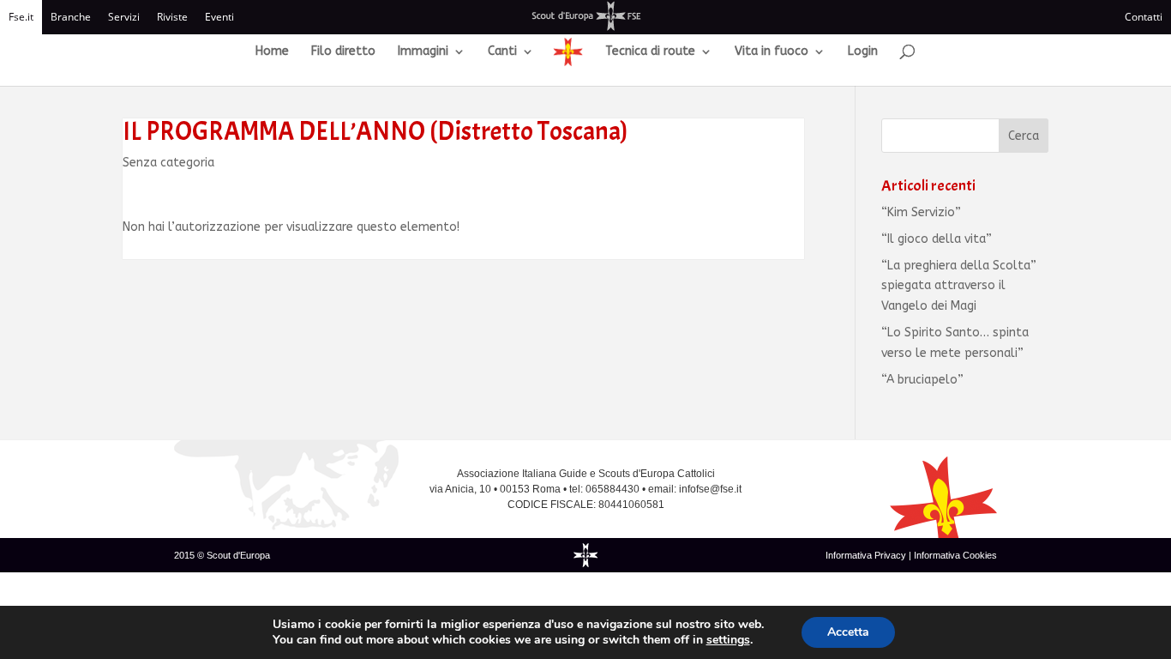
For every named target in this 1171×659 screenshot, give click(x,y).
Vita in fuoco (771, 51)
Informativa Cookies (955, 555)
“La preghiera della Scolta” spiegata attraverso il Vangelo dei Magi (958, 286)
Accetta (848, 632)
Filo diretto (343, 51)
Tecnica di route (650, 51)
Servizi (124, 16)
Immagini (423, 51)
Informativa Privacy (867, 555)
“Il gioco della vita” (936, 239)
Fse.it (21, 16)
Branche (71, 16)
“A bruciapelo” (922, 379)
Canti (502, 51)
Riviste (172, 16)
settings (728, 640)
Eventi (219, 16)
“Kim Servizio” (921, 212)
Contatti (1143, 16)
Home (272, 51)
